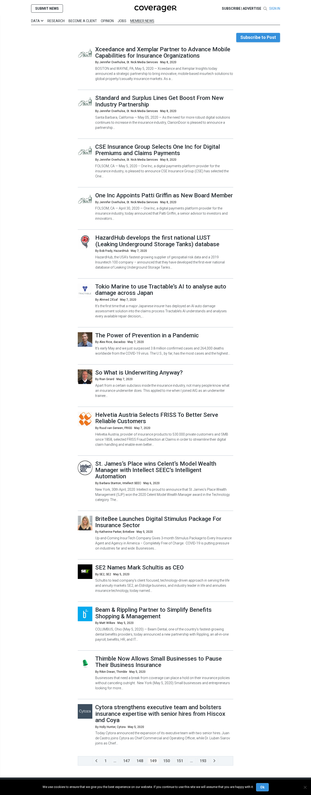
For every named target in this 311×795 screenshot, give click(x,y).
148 (140, 761)
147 (126, 761)
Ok (262, 787)
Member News (142, 21)
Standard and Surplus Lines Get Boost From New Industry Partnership (159, 101)
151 (180, 761)
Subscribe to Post (258, 37)
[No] (304, 787)
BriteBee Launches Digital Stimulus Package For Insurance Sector (158, 522)
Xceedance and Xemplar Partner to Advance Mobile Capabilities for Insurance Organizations (162, 52)
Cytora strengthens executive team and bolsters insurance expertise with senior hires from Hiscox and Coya (160, 714)
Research (56, 21)
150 (166, 761)
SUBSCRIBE (231, 8)
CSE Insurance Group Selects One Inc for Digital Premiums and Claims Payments (157, 150)
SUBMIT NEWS (47, 8)
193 (203, 761)
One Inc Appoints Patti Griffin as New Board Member (164, 195)
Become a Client (83, 21)
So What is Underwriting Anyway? (139, 372)
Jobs (122, 21)
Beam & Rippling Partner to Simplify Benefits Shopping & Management (153, 613)
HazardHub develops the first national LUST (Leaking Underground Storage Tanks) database (157, 240)
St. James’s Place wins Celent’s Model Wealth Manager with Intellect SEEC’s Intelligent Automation (155, 470)
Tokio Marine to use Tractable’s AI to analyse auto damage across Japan (160, 289)
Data (36, 21)
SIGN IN (274, 8)
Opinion (107, 21)
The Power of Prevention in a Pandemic (147, 335)
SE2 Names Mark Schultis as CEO (139, 567)
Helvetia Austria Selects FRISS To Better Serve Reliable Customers (156, 418)
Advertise (252, 8)
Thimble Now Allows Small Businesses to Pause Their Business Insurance (158, 661)
